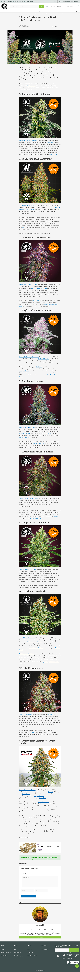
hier (78, 954)
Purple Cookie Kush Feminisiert (29, 357)
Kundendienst (75, 1)
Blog (76, 11)
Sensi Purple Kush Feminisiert (28, 284)
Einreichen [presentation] (74, 950)
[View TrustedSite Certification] (59, 964)
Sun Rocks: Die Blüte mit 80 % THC (48, 846)
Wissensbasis (68, 1)
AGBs (29, 956)
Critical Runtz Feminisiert (27, 638)
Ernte (53, 514)
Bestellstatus (30, 947)
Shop (2, 945)
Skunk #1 (50, 792)
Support (29, 945)
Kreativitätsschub (24, 437)
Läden (29, 950)
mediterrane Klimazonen (34, 518)
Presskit (42, 950)
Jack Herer (30, 642)
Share (55, 26)
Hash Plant (31, 732)
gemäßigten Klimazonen (51, 662)
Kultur (38, 844)
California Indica (51, 207)
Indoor (56, 516)
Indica (24, 227)
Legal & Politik (17, 952)
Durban (39, 642)
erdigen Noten (24, 371)
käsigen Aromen (39, 796)
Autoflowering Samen (38, 11)
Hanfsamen (6, 11)
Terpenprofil (50, 142)
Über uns (43, 947)
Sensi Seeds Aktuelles (19, 956)
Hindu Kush (35, 288)
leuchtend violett (38, 443)
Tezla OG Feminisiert (25, 714)
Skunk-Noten (48, 433)
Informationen (44, 945)
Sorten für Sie (31, 86)
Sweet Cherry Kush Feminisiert (29, 498)
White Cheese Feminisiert (27, 790)
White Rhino (26, 794)
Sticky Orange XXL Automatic (28, 205)
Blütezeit (39, 367)
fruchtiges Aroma (24, 433)
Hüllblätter (36, 300)
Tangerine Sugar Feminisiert (28, 569)
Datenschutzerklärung (32, 955)
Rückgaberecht (31, 953)
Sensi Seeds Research (6, 947)
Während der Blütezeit (26, 654)
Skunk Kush (43, 288)
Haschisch (42, 798)
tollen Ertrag (53, 154)
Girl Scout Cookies (43, 359)
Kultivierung (17, 947)
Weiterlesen (40, 937)
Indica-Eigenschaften (36, 648)
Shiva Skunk (30, 209)
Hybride (50, 714)
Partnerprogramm (45, 949)
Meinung (16, 955)
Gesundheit (16, 950)
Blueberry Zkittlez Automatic (28, 140)
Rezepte (16, 953)
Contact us (30, 949)
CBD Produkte (52, 11)
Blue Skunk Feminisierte (27, 427)
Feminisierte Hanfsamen (21, 11)
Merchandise (65, 11)
